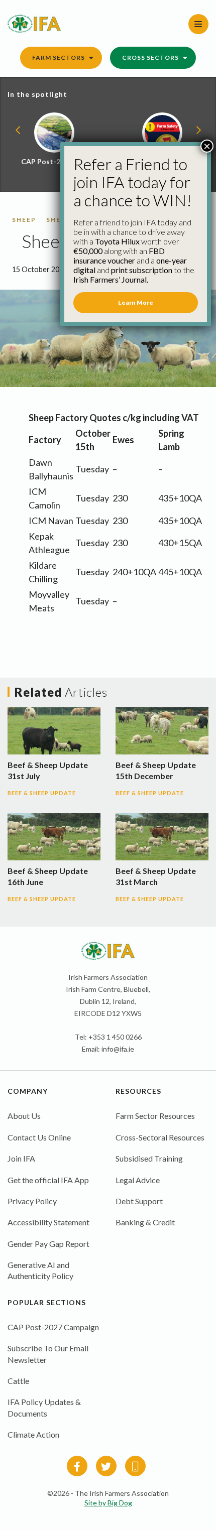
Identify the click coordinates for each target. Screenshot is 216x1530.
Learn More (135, 302)
